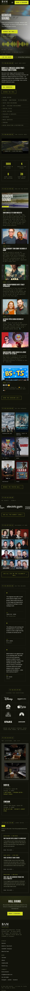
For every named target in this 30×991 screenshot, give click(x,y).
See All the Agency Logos (13, 514)
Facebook (15, 983)
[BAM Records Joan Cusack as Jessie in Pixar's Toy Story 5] (15, 339)
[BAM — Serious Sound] (5, 2)
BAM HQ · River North (7, 950)
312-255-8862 (5, 981)
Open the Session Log (11, 397)
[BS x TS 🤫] (15, 373)
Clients (3, 964)
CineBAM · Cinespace (7, 952)
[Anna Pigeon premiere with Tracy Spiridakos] (15, 272)
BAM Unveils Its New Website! (12, 213)
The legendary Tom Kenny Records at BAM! (15, 249)
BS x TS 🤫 (6, 385)
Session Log (4, 969)
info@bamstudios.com (7, 978)
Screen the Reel (9, 31)
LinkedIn (10, 983)
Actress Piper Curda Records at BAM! (13, 320)
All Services (8, 87)
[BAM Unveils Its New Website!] (15, 200)
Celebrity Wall (5, 967)
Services (4, 947)
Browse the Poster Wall (12, 487)
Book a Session (21, 2)
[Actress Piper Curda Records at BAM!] (15, 306)
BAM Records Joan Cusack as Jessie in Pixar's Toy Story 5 (14, 353)
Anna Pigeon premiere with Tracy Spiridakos (14, 285)
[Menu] (12, 2)
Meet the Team (5, 955)
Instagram (4, 983)
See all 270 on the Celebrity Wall (15, 574)
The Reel (4, 961)
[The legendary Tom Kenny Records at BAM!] (15, 236)
